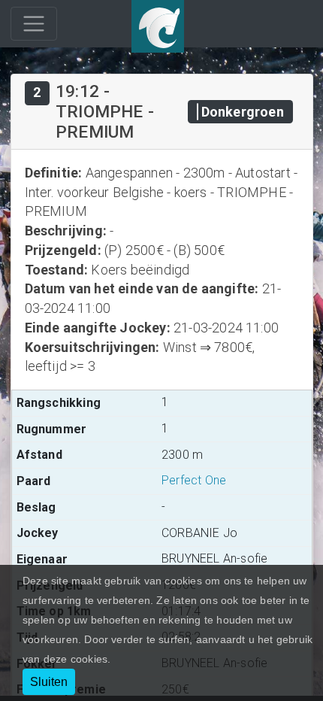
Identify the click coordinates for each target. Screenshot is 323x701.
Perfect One (194, 480)
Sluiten (49, 681)
